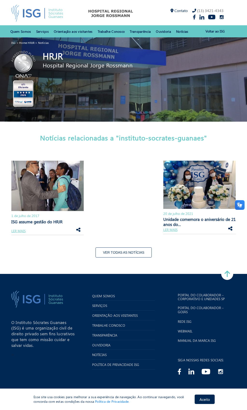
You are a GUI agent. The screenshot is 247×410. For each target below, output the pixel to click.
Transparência (140, 31)
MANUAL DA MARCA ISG (197, 341)
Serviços (42, 31)
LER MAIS (18, 231)
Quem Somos (20, 31)
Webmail (185, 331)
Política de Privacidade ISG (115, 365)
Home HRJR (26, 43)
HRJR (53, 56)
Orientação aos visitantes (73, 31)
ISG (13, 43)
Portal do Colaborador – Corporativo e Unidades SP (201, 297)
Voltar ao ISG (215, 31)
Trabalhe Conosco (111, 31)
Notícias (182, 31)
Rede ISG (185, 322)
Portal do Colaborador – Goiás (201, 310)
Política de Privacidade (112, 401)
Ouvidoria (163, 31)
